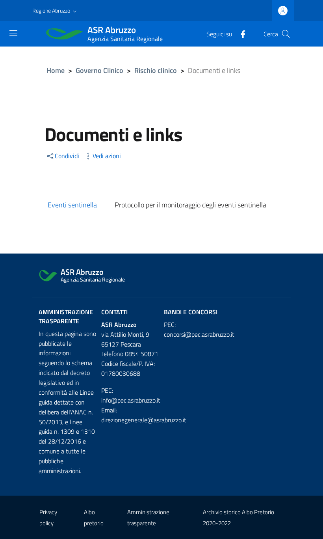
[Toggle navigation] (13, 33)
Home (55, 70)
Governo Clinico (99, 70)
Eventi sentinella (72, 205)
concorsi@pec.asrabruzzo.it (199, 334)
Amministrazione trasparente (66, 316)
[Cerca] (286, 34)
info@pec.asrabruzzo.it (130, 400)
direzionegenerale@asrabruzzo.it (143, 420)
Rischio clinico (155, 70)
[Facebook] (240, 33)
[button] (55, 11)
